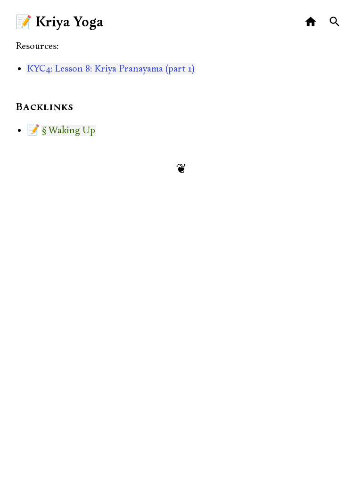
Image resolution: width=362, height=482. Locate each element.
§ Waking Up (68, 130)
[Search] (335, 22)
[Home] (311, 22)
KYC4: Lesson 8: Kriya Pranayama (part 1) (111, 68)
